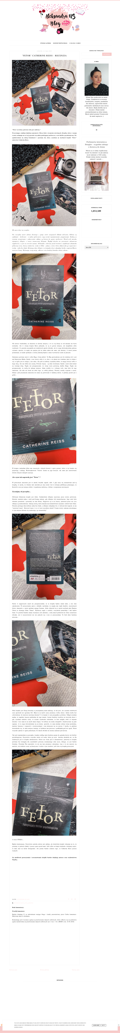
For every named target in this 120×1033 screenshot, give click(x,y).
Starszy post (76, 970)
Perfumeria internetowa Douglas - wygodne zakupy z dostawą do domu (96, 144)
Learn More (96, 1025)
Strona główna (45, 43)
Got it (103, 1025)
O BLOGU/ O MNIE (75, 43)
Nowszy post (13, 970)
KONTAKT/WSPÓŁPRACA (60, 43)
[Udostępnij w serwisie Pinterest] (75, 899)
